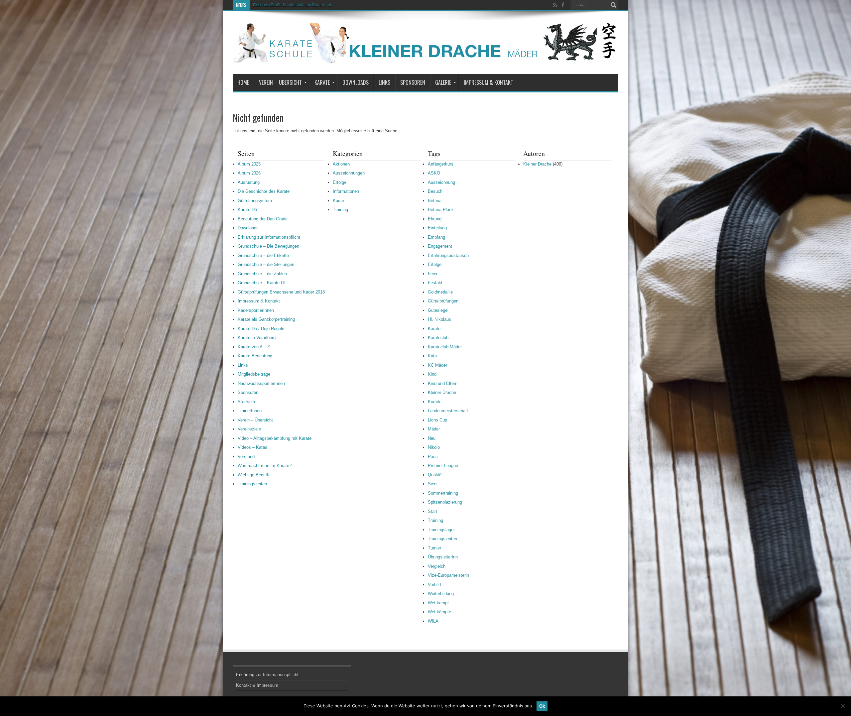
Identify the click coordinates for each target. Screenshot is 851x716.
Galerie (443, 82)
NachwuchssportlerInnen (261, 383)
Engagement (440, 246)
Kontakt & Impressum (257, 685)
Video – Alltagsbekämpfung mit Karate (274, 438)
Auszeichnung (441, 182)
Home (243, 82)
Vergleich (436, 566)
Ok (542, 706)
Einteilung (437, 227)
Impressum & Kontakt (488, 82)
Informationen (346, 191)
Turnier (434, 547)
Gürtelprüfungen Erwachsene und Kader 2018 (281, 292)
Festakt (435, 282)
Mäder (434, 428)
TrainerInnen (250, 410)
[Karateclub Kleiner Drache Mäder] (425, 57)
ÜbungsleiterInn (443, 556)
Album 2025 (249, 164)
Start (432, 511)
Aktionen (341, 164)
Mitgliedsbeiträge (254, 374)
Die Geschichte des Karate (264, 191)
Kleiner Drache (442, 392)
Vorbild (434, 584)
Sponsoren (412, 82)
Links (384, 82)
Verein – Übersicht (280, 82)
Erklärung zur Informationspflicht (269, 237)
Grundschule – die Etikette (263, 255)
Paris (433, 456)
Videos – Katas (252, 447)
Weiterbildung (441, 593)
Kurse (338, 200)
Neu (431, 438)
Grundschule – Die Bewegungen (268, 246)
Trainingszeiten (252, 483)
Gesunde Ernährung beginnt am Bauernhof (292, 5)
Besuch (435, 191)
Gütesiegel (438, 310)
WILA (433, 621)
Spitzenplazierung (445, 502)
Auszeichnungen (349, 173)
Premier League (443, 465)
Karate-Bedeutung (255, 355)
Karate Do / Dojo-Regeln (261, 328)
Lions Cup (437, 420)
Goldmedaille (440, 292)
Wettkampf (438, 602)
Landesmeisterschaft (448, 410)
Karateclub (438, 337)
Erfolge (339, 182)
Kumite (434, 401)
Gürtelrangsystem (255, 200)
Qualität (435, 474)
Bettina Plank (441, 209)
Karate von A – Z (254, 346)
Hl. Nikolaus (439, 319)
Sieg (432, 483)
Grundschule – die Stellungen (266, 264)
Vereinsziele (249, 428)
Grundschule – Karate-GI (262, 282)
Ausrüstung (249, 182)
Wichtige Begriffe (254, 474)
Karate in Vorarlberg (257, 337)
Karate (322, 82)
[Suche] (613, 5)
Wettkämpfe (439, 611)
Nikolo (434, 447)
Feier (432, 273)
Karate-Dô (247, 209)
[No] (842, 706)
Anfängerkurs (440, 164)
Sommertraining (443, 493)
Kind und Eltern (442, 383)
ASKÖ (434, 173)
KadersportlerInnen (256, 310)
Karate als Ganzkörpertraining (266, 319)
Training (340, 209)
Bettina (434, 200)
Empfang (436, 237)
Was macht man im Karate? (265, 465)
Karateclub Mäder (445, 346)
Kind (432, 374)
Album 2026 (249, 173)
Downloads (355, 82)
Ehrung (434, 218)
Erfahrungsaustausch (448, 255)
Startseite (247, 401)
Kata (432, 355)
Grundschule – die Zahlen (262, 273)
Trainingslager (441, 529)
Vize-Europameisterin (448, 575)
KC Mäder (437, 365)
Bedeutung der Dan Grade (263, 218)
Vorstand (246, 456)
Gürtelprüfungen (443, 300)
